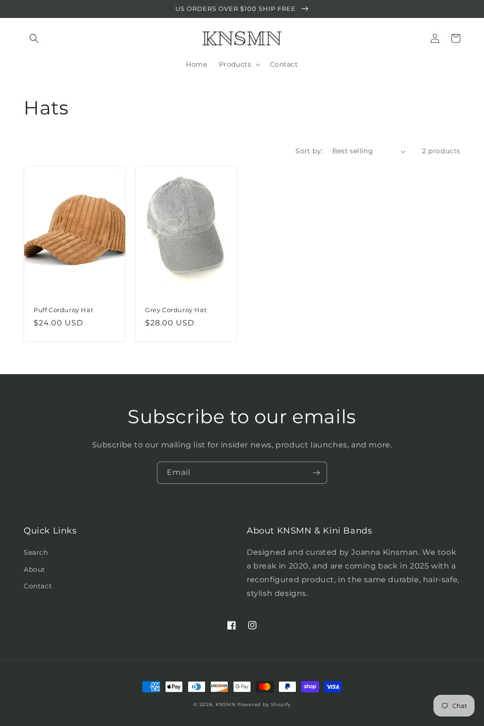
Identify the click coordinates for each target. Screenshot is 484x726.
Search (36, 552)
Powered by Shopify (264, 704)
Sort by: (308, 151)
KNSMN (226, 704)
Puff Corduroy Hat (63, 310)
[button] (34, 38)
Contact (38, 586)
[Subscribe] (316, 473)
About (34, 569)
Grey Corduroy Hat (176, 310)
